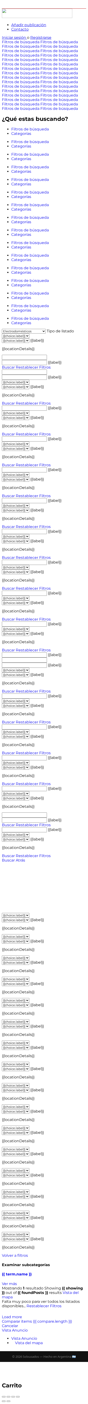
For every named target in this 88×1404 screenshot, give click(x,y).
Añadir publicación (28, 25)
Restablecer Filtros (33, 367)
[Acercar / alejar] (18, 1396)
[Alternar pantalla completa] (13, 1396)
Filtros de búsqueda (21, 42)
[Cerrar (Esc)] (4, 1396)
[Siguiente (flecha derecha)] (8, 1401)
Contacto (20, 29)
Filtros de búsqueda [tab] (30, 129)
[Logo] (37, 16)
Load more (12, 1317)
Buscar (8, 367)
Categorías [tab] (21, 133)
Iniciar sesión (14, 37)
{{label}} (37, 340)
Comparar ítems (37, 1321)
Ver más (9, 1284)
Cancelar (10, 1326)
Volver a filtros (15, 1255)
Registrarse (40, 37)
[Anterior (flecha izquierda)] (4, 1401)
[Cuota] (8, 1396)
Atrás (20, 860)
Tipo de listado (60, 331)
